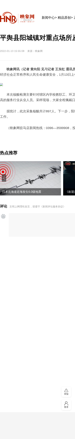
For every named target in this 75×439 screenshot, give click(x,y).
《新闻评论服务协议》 (53, 206)
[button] (4, 178)
